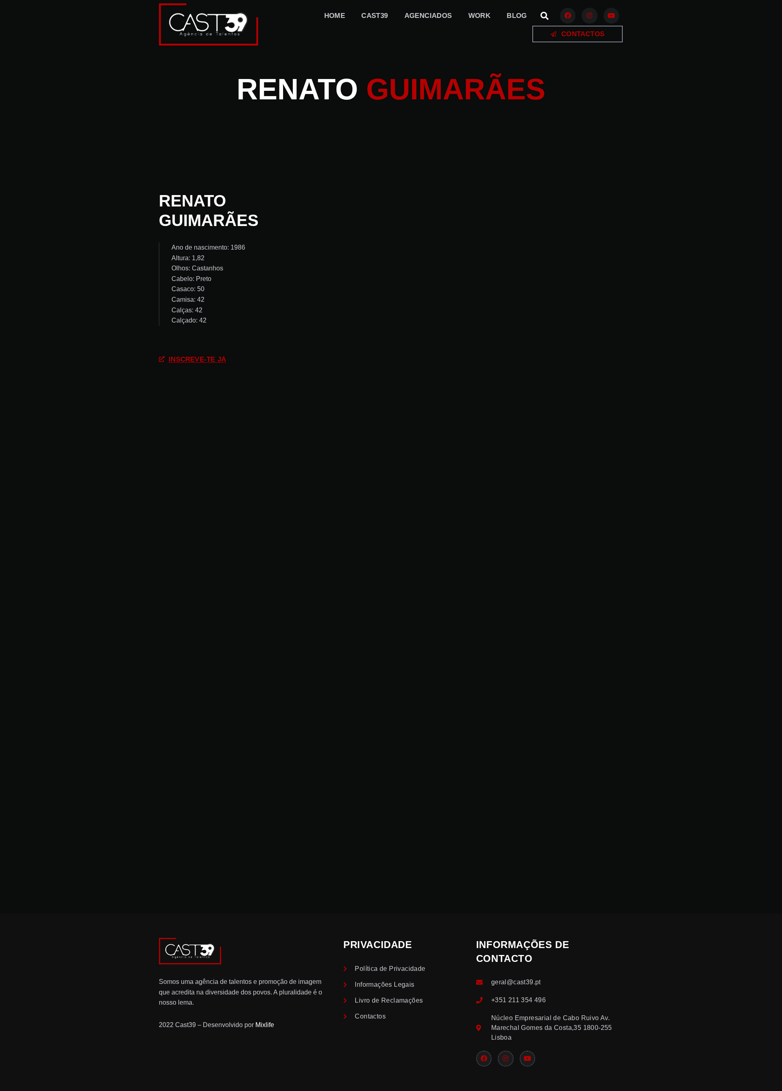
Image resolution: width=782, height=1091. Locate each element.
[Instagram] (589, 15)
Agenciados (428, 16)
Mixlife (264, 1024)
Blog (517, 16)
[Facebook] (568, 15)
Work (479, 16)
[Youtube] (611, 15)
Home (334, 16)
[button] (544, 16)
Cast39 (374, 16)
